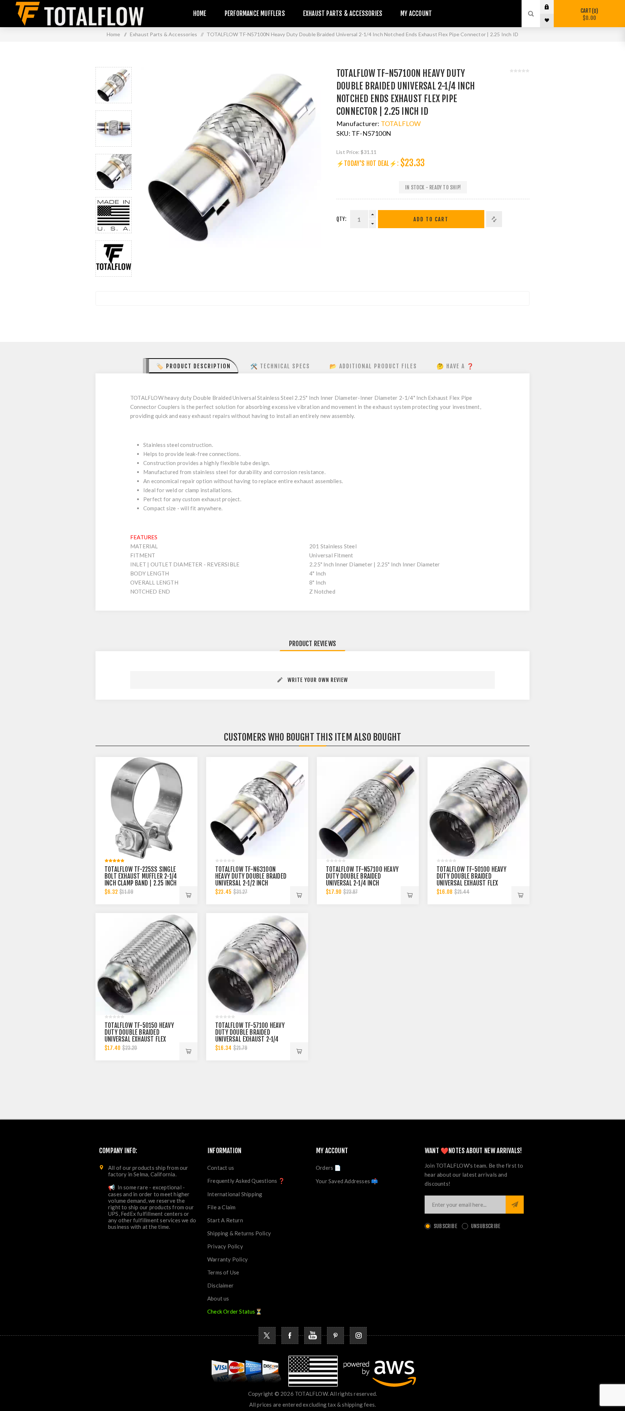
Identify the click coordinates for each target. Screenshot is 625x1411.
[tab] (191, 365)
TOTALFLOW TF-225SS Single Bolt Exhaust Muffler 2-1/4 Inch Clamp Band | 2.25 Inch (141, 876)
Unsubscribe (485, 1226)
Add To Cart (430, 219)
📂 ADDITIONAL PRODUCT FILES (373, 366)
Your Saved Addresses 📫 (347, 1181)
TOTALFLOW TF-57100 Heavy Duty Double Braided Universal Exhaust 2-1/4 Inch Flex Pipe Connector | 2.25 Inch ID (250, 1039)
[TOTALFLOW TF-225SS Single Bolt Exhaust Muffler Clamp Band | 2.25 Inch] (146, 808)
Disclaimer (220, 1285)
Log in (552, 7)
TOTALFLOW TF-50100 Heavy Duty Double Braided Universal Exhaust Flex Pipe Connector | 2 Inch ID (471, 880)
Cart (588, 14)
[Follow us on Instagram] (358, 1335)
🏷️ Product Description (193, 366)
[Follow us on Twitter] (267, 1335)
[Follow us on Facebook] (289, 1335)
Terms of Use (223, 1272)
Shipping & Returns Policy (239, 1233)
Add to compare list (494, 219)
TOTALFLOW (401, 123)
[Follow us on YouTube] (312, 1335)
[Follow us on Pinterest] (335, 1335)
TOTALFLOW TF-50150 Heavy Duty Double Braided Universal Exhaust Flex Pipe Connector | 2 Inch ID (139, 1036)
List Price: (348, 152)
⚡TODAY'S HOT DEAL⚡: (367, 163)
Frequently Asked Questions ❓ (246, 1180)
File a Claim (221, 1207)
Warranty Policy (227, 1259)
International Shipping (234, 1194)
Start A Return (225, 1220)
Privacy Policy (225, 1246)
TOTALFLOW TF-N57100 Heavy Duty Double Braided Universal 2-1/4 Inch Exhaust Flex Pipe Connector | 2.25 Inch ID (362, 883)
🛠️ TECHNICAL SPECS (280, 366)
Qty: (341, 218)
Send (515, 1205)
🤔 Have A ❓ (456, 366)
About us (218, 1298)
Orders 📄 (328, 1167)
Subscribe (445, 1226)
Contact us (220, 1167)
